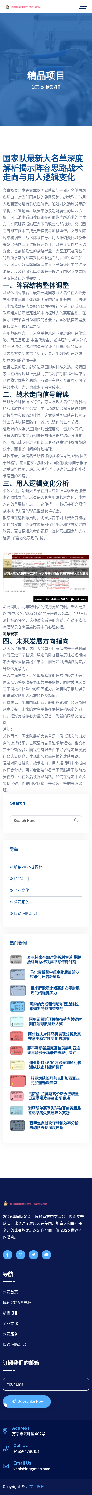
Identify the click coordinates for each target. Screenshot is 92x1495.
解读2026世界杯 (28, 867)
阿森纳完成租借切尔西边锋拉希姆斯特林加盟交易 (54, 1006)
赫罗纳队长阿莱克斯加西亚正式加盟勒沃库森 (55, 1080)
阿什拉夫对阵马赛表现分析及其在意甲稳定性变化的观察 (54, 1036)
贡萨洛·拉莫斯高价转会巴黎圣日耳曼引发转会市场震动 (53, 1096)
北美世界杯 (34, 1486)
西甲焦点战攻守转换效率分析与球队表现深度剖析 (54, 1125)
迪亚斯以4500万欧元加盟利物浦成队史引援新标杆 (55, 1064)
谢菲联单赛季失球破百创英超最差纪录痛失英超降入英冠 (54, 1110)
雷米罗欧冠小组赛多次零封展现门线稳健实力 (55, 990)
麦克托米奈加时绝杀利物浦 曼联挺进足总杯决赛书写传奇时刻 (54, 959)
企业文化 (21, 890)
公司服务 (21, 902)
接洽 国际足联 (26, 913)
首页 (35, 87)
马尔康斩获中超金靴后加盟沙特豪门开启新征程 (54, 974)
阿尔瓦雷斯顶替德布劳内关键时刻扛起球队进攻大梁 (55, 1021)
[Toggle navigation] (84, 6)
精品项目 (21, 879)
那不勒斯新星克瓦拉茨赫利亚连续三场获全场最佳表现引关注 (53, 1050)
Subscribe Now (30, 1401)
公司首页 (10, 1292)
